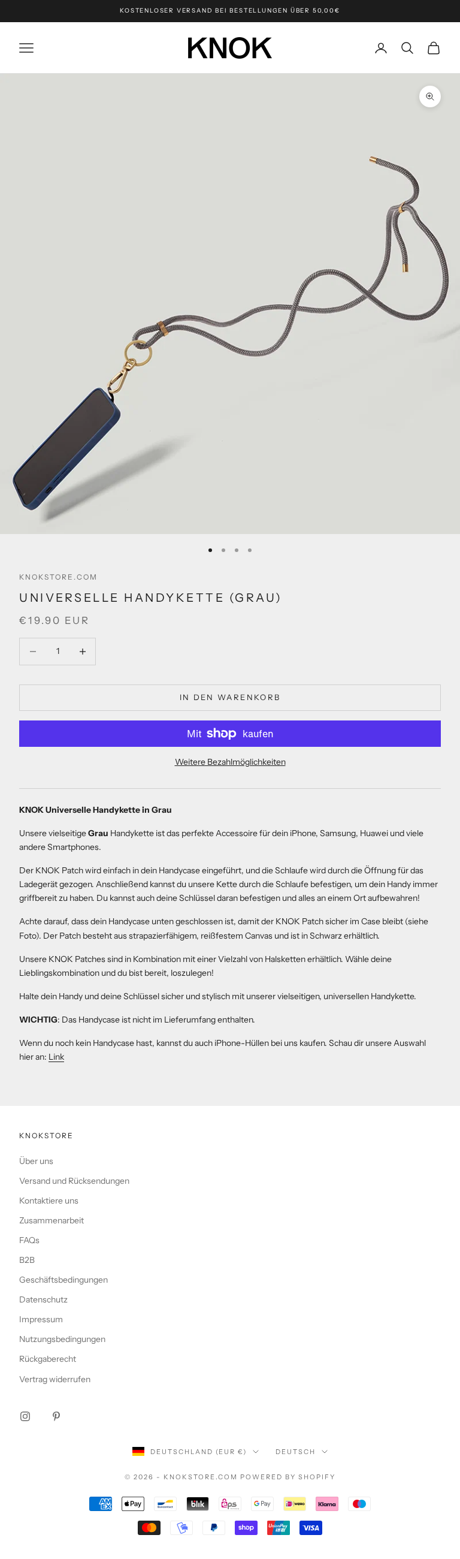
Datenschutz (43, 1299)
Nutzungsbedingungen (62, 1339)
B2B (27, 1260)
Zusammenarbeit (51, 1220)
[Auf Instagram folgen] (25, 1416)
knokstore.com (58, 576)
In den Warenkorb (230, 697)
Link (56, 1056)
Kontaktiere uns (48, 1200)
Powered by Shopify (287, 1477)
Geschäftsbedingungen (63, 1279)
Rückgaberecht (47, 1358)
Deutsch (296, 1452)
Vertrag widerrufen (54, 1379)
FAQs (29, 1240)
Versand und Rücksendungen (74, 1180)
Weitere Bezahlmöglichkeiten (230, 761)
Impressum (41, 1319)
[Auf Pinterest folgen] (56, 1416)
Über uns (36, 1161)
